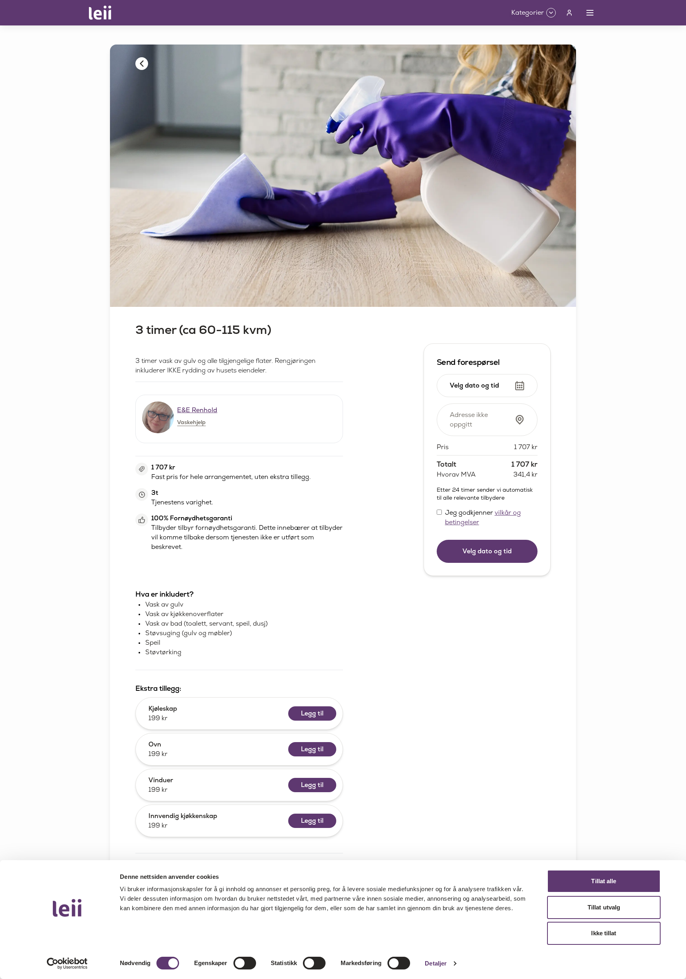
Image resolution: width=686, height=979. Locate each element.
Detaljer (436, 963)
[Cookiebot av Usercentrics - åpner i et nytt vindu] (67, 963)
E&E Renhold (197, 410)
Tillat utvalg (604, 907)
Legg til (312, 713)
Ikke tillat (603, 933)
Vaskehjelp (191, 422)
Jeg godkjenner (483, 517)
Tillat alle (603, 881)
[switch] (244, 963)
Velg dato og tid (487, 551)
